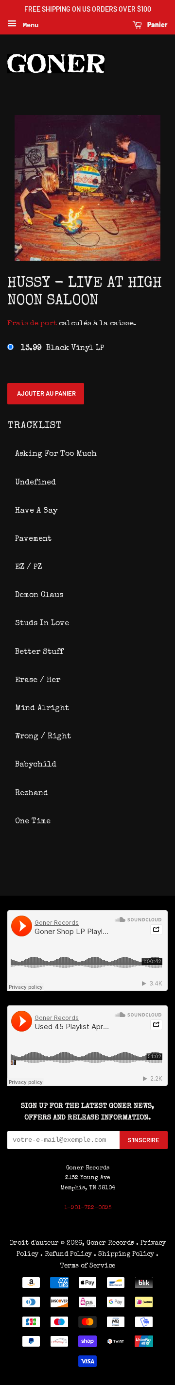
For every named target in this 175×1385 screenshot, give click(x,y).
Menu (28, 25)
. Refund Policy (66, 1254)
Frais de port (32, 323)
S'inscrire (143, 1140)
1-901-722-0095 (87, 1208)
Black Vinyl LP (62, 348)
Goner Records (111, 1243)
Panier (157, 24)
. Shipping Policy (124, 1254)
